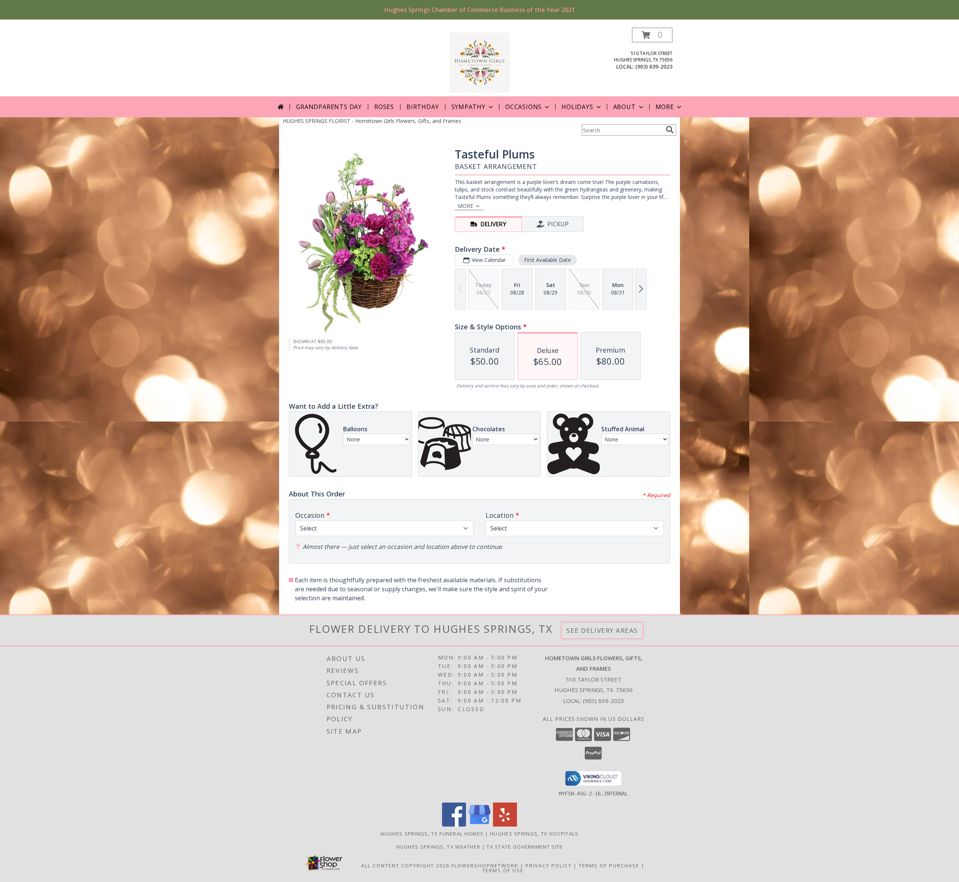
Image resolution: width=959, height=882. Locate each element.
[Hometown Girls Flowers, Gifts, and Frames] (479, 62)
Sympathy (468, 107)
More (665, 107)
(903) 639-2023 (653, 66)
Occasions (523, 107)
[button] (652, 35)
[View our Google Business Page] (479, 824)
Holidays (577, 107)
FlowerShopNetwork (484, 865)
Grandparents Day (329, 107)
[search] (670, 130)
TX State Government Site (525, 846)
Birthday (422, 107)
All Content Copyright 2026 (405, 865)
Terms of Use (503, 870)
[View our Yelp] (505, 824)
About (624, 107)
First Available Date (547, 259)
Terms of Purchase (609, 865)
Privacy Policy (549, 865)
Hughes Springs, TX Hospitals (534, 833)
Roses (384, 107)
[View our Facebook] (454, 824)
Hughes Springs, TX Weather (438, 846)
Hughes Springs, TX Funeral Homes (432, 833)
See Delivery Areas (602, 630)
